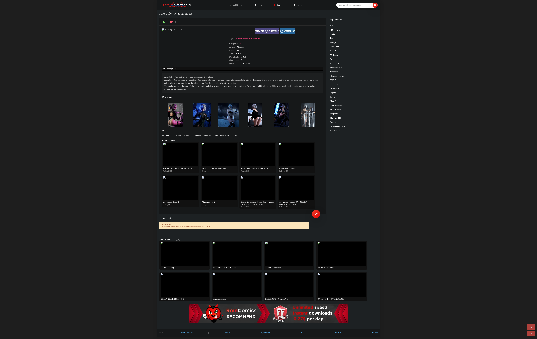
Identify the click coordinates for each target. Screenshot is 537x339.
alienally (238, 39)
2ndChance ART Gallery (326, 268)
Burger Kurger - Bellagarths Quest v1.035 (254, 168)
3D (241, 44)
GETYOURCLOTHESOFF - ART (172, 299)
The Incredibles (336, 118)
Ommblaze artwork (219, 299)
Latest (260, 5)
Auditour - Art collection (273, 268)
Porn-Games (335, 47)
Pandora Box (335, 63)
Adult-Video (335, 51)
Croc (332, 59)
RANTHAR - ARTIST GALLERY (224, 268)
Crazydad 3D (335, 89)
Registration (265, 333)
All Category (238, 5)
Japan (332, 38)
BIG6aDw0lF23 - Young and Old (276, 299)
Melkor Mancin (336, 68)
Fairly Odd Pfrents (337, 126)
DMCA (338, 333)
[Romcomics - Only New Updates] (177, 5)
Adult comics (195, 135)
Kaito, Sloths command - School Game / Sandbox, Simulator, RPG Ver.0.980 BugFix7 (257, 203)
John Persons (335, 72)
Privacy (375, 333)
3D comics (178, 135)
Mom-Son (334, 101)
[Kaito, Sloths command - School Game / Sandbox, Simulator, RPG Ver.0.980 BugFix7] (258, 188)
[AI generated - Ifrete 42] (296, 154)
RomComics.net (187, 333)
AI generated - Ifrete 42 (287, 168)
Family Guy (335, 131)
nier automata (254, 39)
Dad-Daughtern (336, 105)
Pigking (333, 93)
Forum (299, 5)
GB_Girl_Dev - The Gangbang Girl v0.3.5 (177, 168)
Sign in (279, 5)
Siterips (333, 42)
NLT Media (334, 84)
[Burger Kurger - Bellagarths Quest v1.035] (258, 154)
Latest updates (167, 135)
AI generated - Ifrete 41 (171, 202)
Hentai (186, 135)
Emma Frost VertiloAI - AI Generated (214, 168)
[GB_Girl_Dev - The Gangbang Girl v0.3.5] (180, 154)
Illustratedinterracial (338, 76)
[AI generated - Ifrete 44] (219, 188)
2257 (303, 333)
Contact (227, 333)
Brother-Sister (335, 110)
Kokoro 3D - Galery (167, 268)
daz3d (245, 39)
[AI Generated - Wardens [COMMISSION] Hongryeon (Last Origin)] (296, 188)
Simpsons (334, 114)
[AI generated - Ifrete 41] (180, 188)
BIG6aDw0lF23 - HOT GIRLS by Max (331, 299)
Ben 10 (333, 122)
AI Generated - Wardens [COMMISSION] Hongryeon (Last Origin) (293, 203)
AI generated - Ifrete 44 (209, 202)
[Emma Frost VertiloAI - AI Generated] (219, 154)
